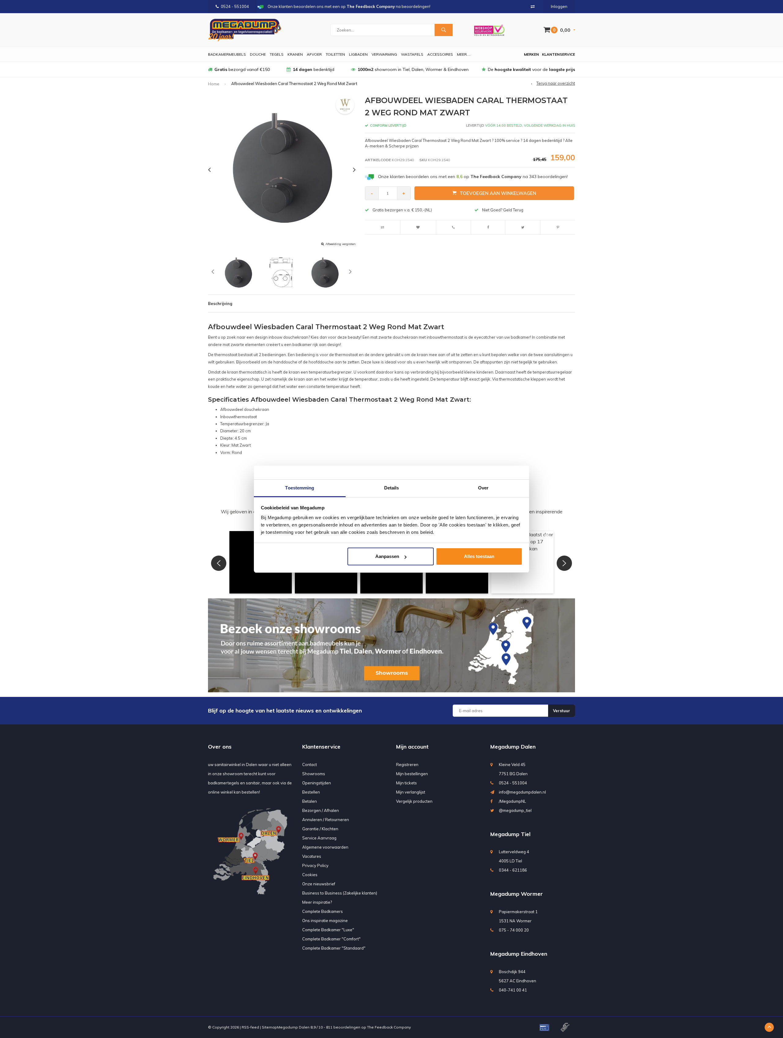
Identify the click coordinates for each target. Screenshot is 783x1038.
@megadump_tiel (515, 810)
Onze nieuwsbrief (318, 883)
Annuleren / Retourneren (325, 819)
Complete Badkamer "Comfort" (331, 938)
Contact (309, 764)
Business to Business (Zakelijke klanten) (339, 893)
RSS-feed (250, 1027)
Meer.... (463, 54)
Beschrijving (220, 303)
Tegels (277, 54)
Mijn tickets (406, 782)
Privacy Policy (315, 865)
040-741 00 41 (513, 990)
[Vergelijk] (533, 6)
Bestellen (311, 792)
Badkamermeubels (227, 54)
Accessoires (440, 54)
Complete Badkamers (322, 911)
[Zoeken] (443, 30)
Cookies (309, 874)
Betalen (309, 801)
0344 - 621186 (513, 870)
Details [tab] (391, 487)
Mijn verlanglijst (410, 792)
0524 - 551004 (235, 6)
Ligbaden (358, 54)
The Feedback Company (389, 1027)
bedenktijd (313, 69)
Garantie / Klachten (320, 828)
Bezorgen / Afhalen (320, 810)
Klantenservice (558, 54)
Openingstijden (316, 782)
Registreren (407, 764)
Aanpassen (387, 556)
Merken (531, 54)
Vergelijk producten (414, 801)
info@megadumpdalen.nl (522, 792)
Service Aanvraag (319, 837)
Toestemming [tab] (299, 487)
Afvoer (314, 54)
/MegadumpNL (512, 801)
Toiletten (335, 54)
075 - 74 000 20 (514, 930)
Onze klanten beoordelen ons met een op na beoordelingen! (473, 176)
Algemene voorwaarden (325, 847)
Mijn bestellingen (412, 773)
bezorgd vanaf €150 (242, 69)
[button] (218, 563)
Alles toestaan (479, 556)
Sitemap (269, 1027)
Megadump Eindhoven (518, 953)
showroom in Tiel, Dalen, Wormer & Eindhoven (413, 69)
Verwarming (384, 54)
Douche (258, 54)
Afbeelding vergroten (340, 244)
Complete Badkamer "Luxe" (328, 929)
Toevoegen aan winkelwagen (498, 193)
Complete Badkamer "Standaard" (334, 948)
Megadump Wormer (516, 893)
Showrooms (313, 773)
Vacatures (311, 856)
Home (213, 83)
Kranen (295, 54)
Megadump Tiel (510, 834)
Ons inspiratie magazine (325, 920)
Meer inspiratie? (317, 902)
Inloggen (559, 6)
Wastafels (412, 54)
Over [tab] (483, 487)
